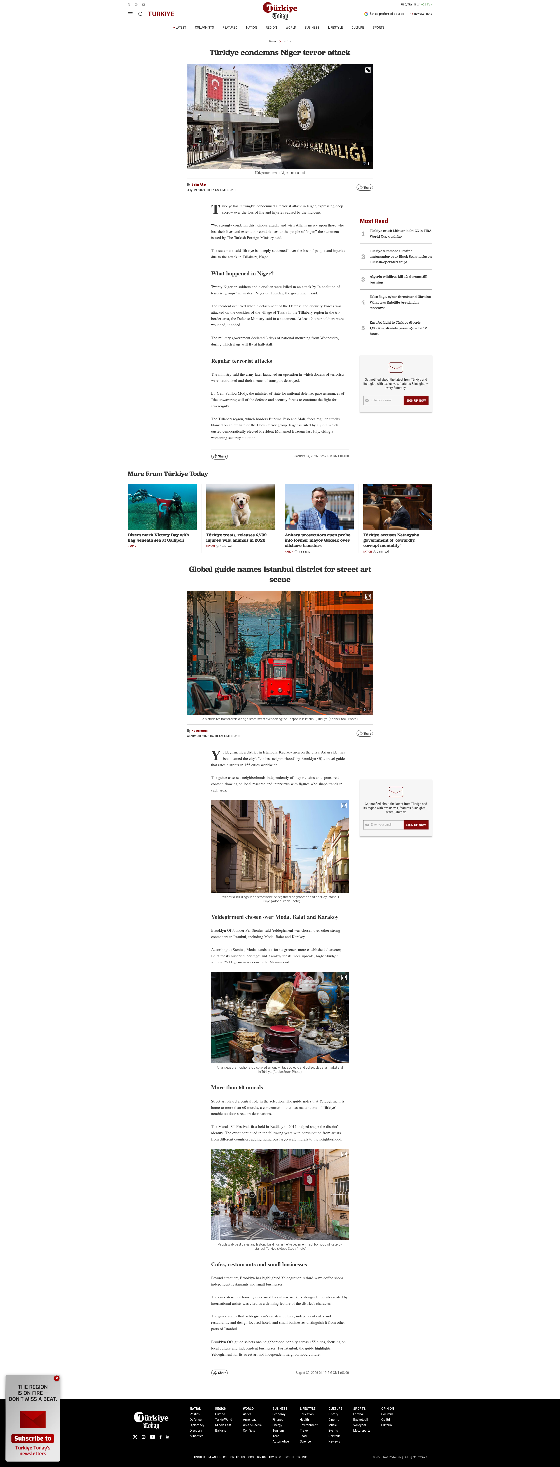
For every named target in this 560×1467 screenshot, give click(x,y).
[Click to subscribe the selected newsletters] (416, 400)
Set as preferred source (387, 14)
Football (358, 1414)
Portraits (335, 1436)
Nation (287, 41)
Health (304, 1420)
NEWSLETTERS (423, 14)
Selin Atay (198, 184)
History (333, 1414)
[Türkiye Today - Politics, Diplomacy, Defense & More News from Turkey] (280, 11)
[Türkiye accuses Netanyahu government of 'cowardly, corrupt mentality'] (397, 507)
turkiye (161, 14)
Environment (309, 1425)
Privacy (261, 1457)
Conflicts (249, 1430)
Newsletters (217, 1457)
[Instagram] (143, 1437)
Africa (247, 1414)
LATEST (181, 27)
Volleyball (359, 1425)
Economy (279, 1414)
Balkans (220, 1430)
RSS (287, 1457)
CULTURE (358, 27)
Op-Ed (385, 1420)
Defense (196, 1420)
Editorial (386, 1425)
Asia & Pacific (252, 1425)
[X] (135, 1437)
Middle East (223, 1425)
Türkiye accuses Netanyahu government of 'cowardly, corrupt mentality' (391, 540)
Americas (249, 1420)
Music (333, 1425)
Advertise (275, 1457)
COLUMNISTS (204, 27)
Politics (195, 1414)
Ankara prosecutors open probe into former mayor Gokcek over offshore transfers (317, 540)
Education (307, 1414)
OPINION (387, 1409)
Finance (278, 1420)
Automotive (281, 1441)
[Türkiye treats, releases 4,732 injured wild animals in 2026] (240, 507)
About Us (200, 1457)
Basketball (360, 1420)
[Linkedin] (167, 1437)
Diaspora (196, 1430)
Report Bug (300, 1457)
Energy (277, 1425)
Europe (220, 1414)
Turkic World (223, 1420)
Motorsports (361, 1430)
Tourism (278, 1430)
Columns (387, 1414)
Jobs (250, 1457)
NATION (251, 27)
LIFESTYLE (335, 27)
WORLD (291, 27)
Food (303, 1436)
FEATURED (230, 27)
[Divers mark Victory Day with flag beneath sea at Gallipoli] (162, 507)
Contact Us (237, 1457)
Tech (276, 1436)
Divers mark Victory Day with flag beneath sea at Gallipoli (158, 537)
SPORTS (379, 27)
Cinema (334, 1420)
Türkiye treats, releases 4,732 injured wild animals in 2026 (236, 537)
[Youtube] (152, 1437)
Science (305, 1441)
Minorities (196, 1436)
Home (272, 41)
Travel (304, 1430)
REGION (271, 27)
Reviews (334, 1441)
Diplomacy (197, 1425)
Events (333, 1430)
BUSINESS (312, 27)
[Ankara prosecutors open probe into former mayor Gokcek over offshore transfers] (319, 507)
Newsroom (199, 731)
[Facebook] (160, 1437)
